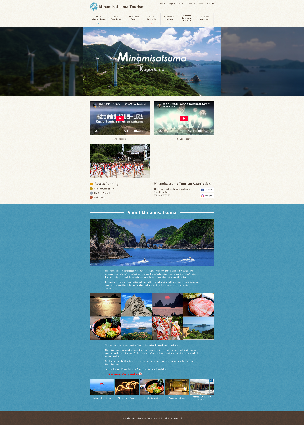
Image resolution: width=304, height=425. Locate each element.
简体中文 (181, 3)
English (172, 3)
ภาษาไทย (210, 3)
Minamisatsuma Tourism (122, 6)
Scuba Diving (100, 197)
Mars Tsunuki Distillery (104, 188)
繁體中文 (192, 3)
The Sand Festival (102, 193)
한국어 (201, 3)
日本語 (162, 3)
